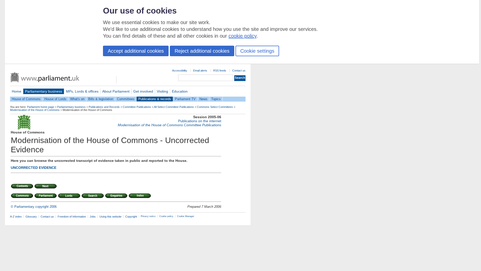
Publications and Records (104, 106)
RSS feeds (219, 70)
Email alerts (200, 70)
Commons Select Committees (215, 106)
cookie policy (242, 36)
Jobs (93, 216)
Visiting (162, 91)
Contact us (239, 70)
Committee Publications (137, 106)
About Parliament (116, 91)
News (203, 99)
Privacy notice (148, 216)
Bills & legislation (100, 99)
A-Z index (16, 216)
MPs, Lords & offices (82, 91)
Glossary (31, 216)
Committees (126, 99)
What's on (77, 99)
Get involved (143, 91)
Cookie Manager (185, 216)
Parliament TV (185, 99)
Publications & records (154, 99)
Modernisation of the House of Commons (35, 109)
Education (180, 91)
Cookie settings (257, 51)
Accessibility (179, 70)
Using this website (110, 216)
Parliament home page (40, 106)
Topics (216, 99)
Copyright (131, 216)
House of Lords (55, 99)
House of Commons (26, 99)
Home (16, 91)
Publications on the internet (199, 121)
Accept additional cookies (136, 51)
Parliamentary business (43, 91)
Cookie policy (166, 216)
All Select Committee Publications (174, 106)
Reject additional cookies (202, 51)
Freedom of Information (72, 216)
